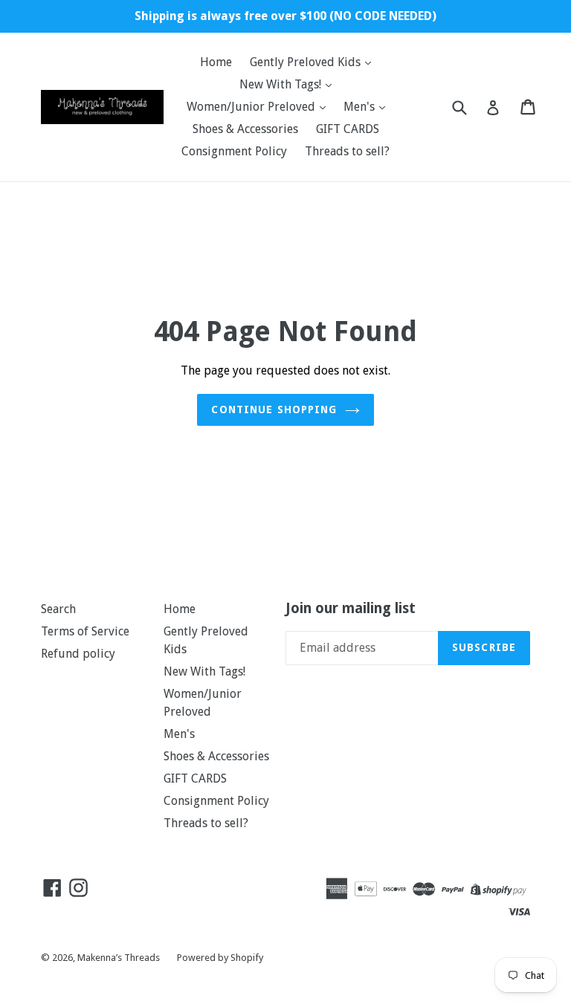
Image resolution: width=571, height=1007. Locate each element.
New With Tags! (281, 84)
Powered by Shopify (220, 957)
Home (216, 62)
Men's (360, 107)
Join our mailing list (351, 608)
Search (58, 609)
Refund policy (78, 654)
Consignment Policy (234, 151)
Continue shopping (274, 409)
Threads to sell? (347, 151)
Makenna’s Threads (119, 957)
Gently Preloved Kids (307, 62)
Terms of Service (85, 631)
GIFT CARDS (347, 129)
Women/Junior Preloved (252, 107)
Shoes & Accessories (245, 129)
